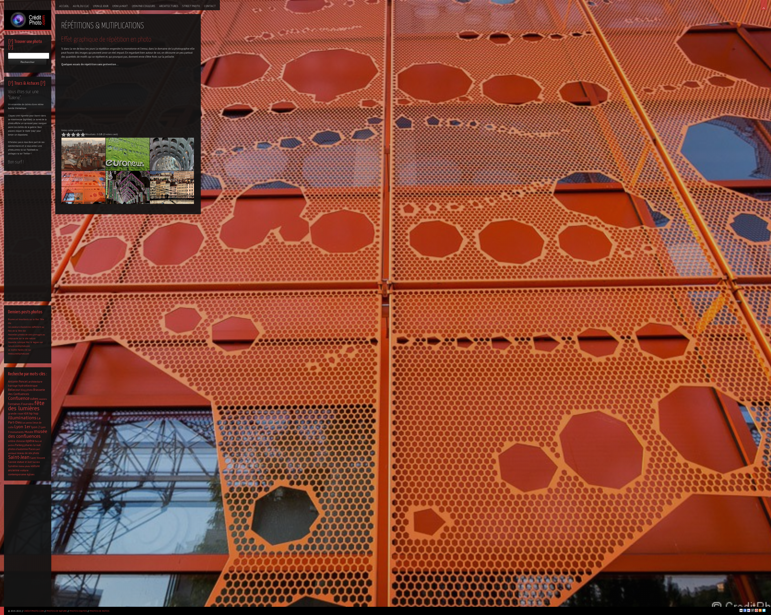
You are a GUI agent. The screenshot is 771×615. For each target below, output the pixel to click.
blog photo (27, 389)
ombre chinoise (16, 441)
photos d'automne (18, 449)
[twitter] (764, 610)
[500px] (741, 610)
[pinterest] (756, 610)
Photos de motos (99, 611)
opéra (29, 441)
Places (32, 449)
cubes (34, 398)
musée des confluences (27, 433)
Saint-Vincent (37, 457)
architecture (35, 381)
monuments (17, 432)
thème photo (24, 466)
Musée (28, 432)
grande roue (15, 413)
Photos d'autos (78, 611)
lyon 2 (35, 427)
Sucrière (36, 462)
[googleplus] (752, 610)
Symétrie (13, 466)
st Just (28, 462)
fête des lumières (26, 405)
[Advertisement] (128, 98)
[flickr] (748, 610)
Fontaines (14, 404)
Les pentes (27, 422)
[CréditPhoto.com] (27, 15)
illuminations (22, 417)
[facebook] (745, 610)
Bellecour (14, 390)
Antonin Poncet (18, 381)
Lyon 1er (22, 426)
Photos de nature (57, 611)
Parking (19, 445)
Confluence (19, 398)
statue (20, 462)
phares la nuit (32, 445)
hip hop (33, 413)
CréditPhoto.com (34, 611)
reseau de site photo (28, 453)
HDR (26, 413)
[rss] (760, 610)
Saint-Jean (19, 457)
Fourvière (27, 404)
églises (30, 474)
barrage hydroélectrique (23, 385)
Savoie (12, 462)
